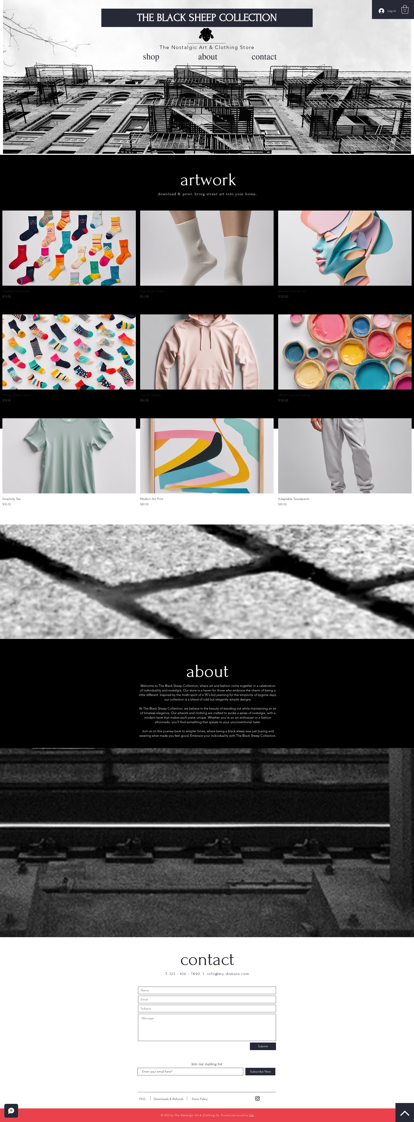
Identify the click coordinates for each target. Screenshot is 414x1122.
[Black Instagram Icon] (257, 1098)
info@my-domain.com (228, 974)
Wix (251, 1115)
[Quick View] (69, 248)
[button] (405, 9)
